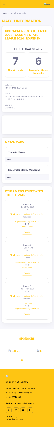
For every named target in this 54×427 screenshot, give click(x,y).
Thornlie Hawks (15, 70)
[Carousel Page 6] (32, 360)
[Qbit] (39, 351)
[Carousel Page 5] (29, 360)
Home (4, 13)
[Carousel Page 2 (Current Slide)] (22, 360)
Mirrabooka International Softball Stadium (27, 214)
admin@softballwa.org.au (20, 393)
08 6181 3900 (15, 397)
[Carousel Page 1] (19, 360)
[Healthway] (14, 351)
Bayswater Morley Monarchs (38, 71)
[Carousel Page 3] (24, 360)
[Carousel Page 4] (27, 360)
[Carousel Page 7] (34, 360)
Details (27, 232)
